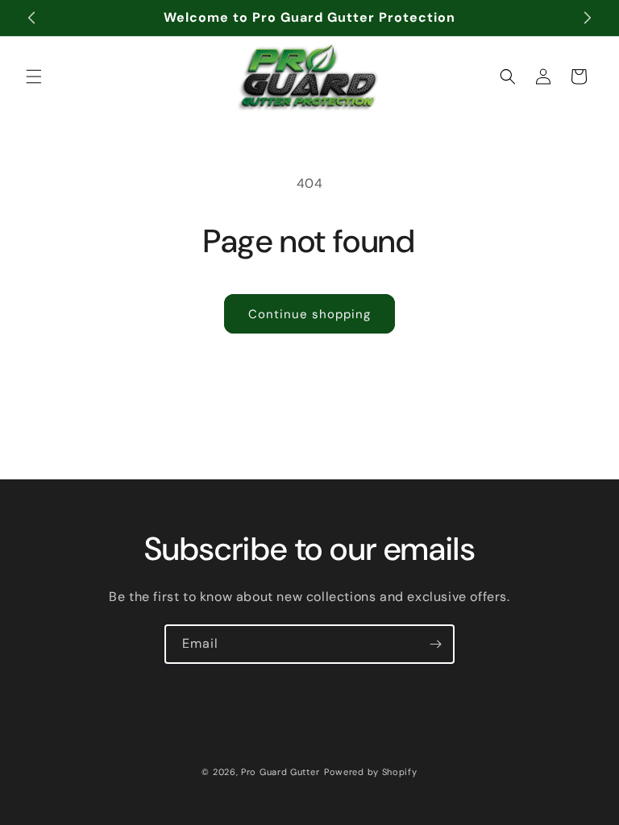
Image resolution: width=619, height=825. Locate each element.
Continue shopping (309, 314)
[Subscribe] (435, 644)
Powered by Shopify (371, 771)
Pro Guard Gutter (280, 771)
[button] (34, 76)
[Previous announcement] (31, 17)
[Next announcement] (587, 17)
